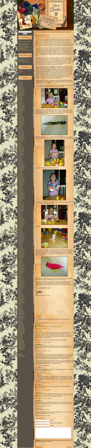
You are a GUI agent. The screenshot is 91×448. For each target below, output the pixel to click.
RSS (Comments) (21, 356)
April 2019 (20, 190)
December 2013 (21, 267)
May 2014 (20, 261)
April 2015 (20, 247)
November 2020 (21, 167)
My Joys (20, 72)
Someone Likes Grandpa (23, 46)
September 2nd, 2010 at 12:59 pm (43, 398)
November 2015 (21, 238)
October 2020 (21, 168)
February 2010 (21, 326)
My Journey (57, 32)
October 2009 (21, 331)
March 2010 (20, 325)
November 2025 (21, 91)
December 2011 (21, 298)
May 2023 (20, 128)
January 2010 (21, 327)
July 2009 (20, 335)
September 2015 (21, 240)
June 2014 (20, 260)
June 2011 (20, 305)
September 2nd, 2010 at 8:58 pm (43, 415)
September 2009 (21, 332)
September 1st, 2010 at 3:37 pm (43, 372)
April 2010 (20, 323)
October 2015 (21, 239)
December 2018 (21, 193)
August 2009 (20, 333)
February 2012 (21, 295)
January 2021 (21, 164)
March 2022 (20, 146)
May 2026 (20, 84)
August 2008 (20, 349)
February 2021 (21, 163)
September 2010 (21, 317)
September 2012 (21, 286)
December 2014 (21, 252)
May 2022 (20, 144)
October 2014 (21, 254)
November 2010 (21, 314)
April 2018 (20, 202)
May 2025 (20, 99)
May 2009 (20, 337)
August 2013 (20, 272)
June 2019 (20, 187)
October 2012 (21, 285)
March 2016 (20, 233)
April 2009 (20, 339)
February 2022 (21, 147)
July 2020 (20, 172)
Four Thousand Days (22, 48)
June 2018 (20, 201)
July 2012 (20, 289)
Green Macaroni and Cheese (24, 47)
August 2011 (20, 303)
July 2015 (20, 243)
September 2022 (21, 139)
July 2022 (20, 141)
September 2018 (21, 197)
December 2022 (21, 135)
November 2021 (21, 151)
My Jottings (20, 71)
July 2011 (20, 304)
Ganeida (38, 353)
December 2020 (21, 165)
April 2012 (20, 293)
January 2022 (21, 149)
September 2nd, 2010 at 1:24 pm (43, 405)
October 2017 (21, 209)
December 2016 (21, 221)
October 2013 (21, 270)
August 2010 (20, 318)
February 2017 (21, 219)
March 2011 (20, 309)
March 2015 (20, 248)
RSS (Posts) (20, 354)
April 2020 (20, 176)
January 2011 (21, 312)
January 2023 (21, 133)
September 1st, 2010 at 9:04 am (43, 322)
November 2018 (21, 195)
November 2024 (21, 107)
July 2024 (20, 112)
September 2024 (21, 109)
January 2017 (21, 220)
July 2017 (20, 212)
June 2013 (20, 275)
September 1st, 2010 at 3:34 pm (43, 365)
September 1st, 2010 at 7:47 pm (43, 382)
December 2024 (21, 105)
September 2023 (21, 123)
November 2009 (21, 330)
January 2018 (21, 206)
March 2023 (20, 131)
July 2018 (20, 200)
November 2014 (21, 253)
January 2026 (21, 89)
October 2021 (21, 153)
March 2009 (20, 340)
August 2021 (20, 155)
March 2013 (20, 279)
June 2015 (20, 244)
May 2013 (20, 276)
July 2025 (20, 97)
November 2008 (21, 345)
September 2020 (21, 169)
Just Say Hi (67, 32)
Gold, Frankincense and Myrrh (24, 50)
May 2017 (20, 215)
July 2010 (20, 319)
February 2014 (21, 265)
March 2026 (20, 86)
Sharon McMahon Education (24, 61)
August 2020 (20, 170)
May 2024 (20, 114)
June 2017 (20, 214)
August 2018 (20, 198)
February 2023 (21, 132)
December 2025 (21, 90)
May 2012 (20, 291)
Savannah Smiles (21, 60)
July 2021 (20, 156)
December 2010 (21, 313)
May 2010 (20, 322)
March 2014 (20, 263)
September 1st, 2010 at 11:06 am (43, 342)
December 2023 (21, 121)
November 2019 (21, 182)
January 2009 (21, 342)
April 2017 (20, 216)
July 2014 (20, 258)
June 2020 (20, 173)
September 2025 (21, 94)
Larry (37, 317)
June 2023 (20, 127)
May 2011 (20, 307)
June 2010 (20, 321)
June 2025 (20, 98)
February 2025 (21, 103)
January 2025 (21, 104)
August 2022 (20, 140)
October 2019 (21, 183)
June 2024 (20, 113)
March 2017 (20, 218)
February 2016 (21, 234)
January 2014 (21, 266)
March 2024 (20, 117)
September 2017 (21, 210)
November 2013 (21, 269)
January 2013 (21, 281)
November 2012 (21, 284)
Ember (37, 331)
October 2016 (21, 224)
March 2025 (20, 102)
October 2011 (21, 300)
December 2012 (21, 283)
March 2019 (20, 191)
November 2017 (21, 207)
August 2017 (20, 211)
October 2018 (21, 196)
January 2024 (21, 119)
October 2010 (21, 316)
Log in (19, 353)
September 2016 (21, 225)
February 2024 (21, 118)
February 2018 (21, 205)
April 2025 (20, 100)
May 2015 (20, 246)
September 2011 (21, 302)
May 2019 (20, 188)
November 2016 (21, 223)
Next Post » (69, 447)
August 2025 (20, 95)
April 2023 (20, 130)
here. (64, 278)
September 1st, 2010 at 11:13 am (43, 350)
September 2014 (21, 256)
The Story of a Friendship (23, 43)
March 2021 (20, 161)
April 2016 (20, 232)
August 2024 (20, 111)
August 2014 (20, 257)
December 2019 (21, 181)
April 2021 (20, 160)
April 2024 (20, 116)
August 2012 (20, 288)
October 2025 (21, 93)
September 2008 (21, 347)
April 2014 (20, 262)
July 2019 (20, 186)
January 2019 (21, 192)
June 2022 (20, 142)
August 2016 (20, 226)
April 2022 (20, 145)
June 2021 (20, 158)
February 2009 (21, 341)
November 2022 (21, 136)
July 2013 (20, 274)
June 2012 (20, 290)
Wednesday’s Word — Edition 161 (24, 42)
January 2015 (21, 251)
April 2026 (20, 85)
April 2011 (20, 308)
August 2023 (20, 125)
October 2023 (21, 122)
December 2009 (21, 328)
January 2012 (21, 297)
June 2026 (20, 83)
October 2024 (21, 108)
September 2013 (21, 271)
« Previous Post (38, 447)
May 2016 (20, 230)
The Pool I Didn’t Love (23, 45)
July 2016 (20, 228)
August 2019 (20, 184)
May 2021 (20, 159)
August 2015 (20, 242)
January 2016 (21, 235)
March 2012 (20, 294)
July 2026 (20, 81)
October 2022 (21, 137)
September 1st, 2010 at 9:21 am (43, 328)
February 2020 (21, 178)
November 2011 (21, 299)
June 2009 (20, 336)
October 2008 (21, 346)
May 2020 (20, 174)
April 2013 (20, 277)
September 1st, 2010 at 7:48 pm (43, 390)
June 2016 (20, 229)
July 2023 (20, 126)
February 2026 (21, 88)
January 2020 (21, 179)
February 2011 (21, 311)
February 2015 (21, 249)
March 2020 (20, 177)
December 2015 (21, 237)
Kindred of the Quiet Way (23, 59)
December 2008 (21, 344)
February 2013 (21, 280)
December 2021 (21, 150)
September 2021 (21, 154)
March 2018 (20, 204)
